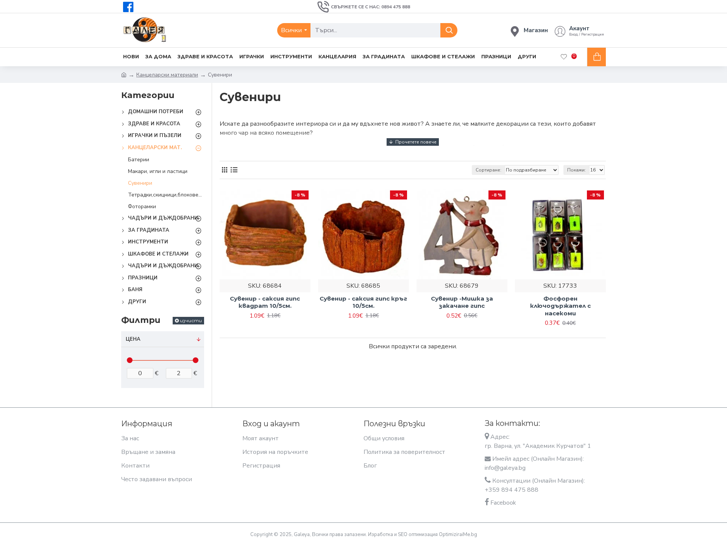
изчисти (191, 320)
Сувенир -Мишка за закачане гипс (462, 302)
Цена (133, 339)
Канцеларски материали (167, 74)
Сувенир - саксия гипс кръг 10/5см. (363, 302)
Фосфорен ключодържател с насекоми (560, 306)
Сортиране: (488, 170)
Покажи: (576, 170)
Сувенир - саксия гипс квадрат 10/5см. (265, 302)
